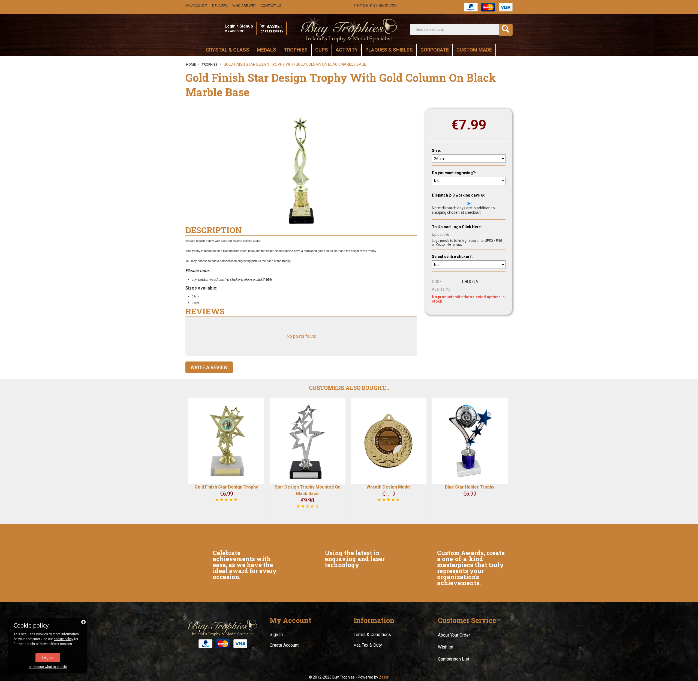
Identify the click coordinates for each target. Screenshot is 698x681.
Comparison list (453, 659)
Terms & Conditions (372, 634)
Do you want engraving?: (454, 173)
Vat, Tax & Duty (368, 645)
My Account (196, 6)
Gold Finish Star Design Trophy (226, 487)
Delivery (219, 6)
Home (191, 64)
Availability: (441, 289)
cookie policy (63, 639)
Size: (436, 150)
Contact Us (271, 6)
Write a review (209, 367)
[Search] (506, 30)
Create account (284, 645)
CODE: (437, 281)
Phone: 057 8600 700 (375, 5)
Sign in (276, 634)
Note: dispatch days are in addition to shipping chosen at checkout (463, 210)
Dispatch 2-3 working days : (458, 195)
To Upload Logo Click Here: (457, 227)
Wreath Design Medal (388, 487)
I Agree (47, 658)
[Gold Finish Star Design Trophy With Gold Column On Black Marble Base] (301, 170)
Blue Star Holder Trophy (469, 487)
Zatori (384, 677)
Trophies (210, 64)
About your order (454, 635)
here (268, 279)
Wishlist (445, 647)
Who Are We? (244, 6)
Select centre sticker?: (452, 256)
